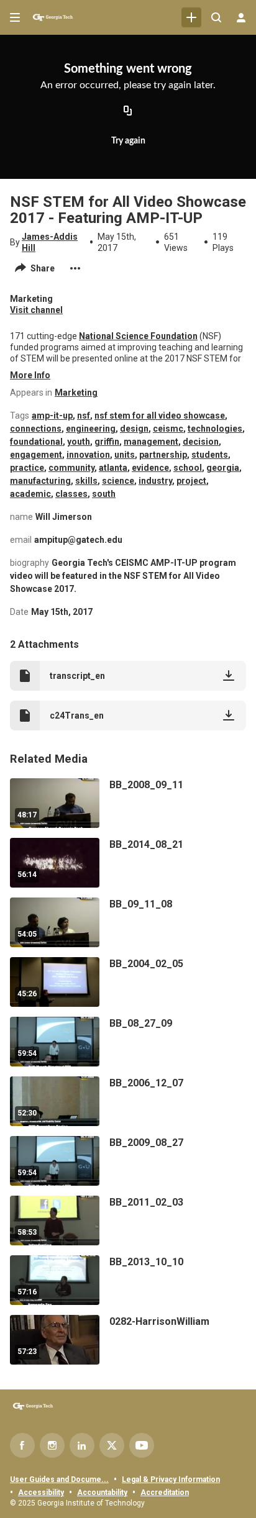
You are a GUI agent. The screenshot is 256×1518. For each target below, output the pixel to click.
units (124, 455)
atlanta (113, 468)
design (134, 429)
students (209, 455)
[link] (191, 17)
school (187, 468)
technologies (215, 429)
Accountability (102, 1492)
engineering (91, 429)
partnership (163, 455)
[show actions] (75, 268)
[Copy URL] (128, 112)
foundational (36, 442)
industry (155, 481)
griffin (106, 442)
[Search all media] (216, 17)
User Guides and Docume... (59, 1479)
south (104, 494)
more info (30, 375)
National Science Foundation (138, 336)
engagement (36, 455)
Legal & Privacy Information (171, 1479)
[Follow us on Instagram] (52, 1445)
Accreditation (164, 1492)
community (71, 468)
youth (78, 442)
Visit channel (36, 310)
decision (201, 442)
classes (71, 494)
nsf (83, 415)
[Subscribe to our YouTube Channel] (141, 1445)
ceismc (168, 429)
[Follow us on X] (111, 1445)
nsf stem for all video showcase (159, 415)
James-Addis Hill (50, 242)
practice (27, 468)
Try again (128, 141)
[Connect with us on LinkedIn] (82, 1445)
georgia (222, 468)
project (191, 481)
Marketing (76, 393)
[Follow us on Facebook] (22, 1445)
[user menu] (241, 17)
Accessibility (41, 1492)
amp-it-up (52, 415)
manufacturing (40, 481)
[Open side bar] (15, 17)
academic (30, 494)
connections (36, 429)
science (118, 481)
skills (86, 481)
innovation (88, 455)
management (151, 442)
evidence (150, 468)
